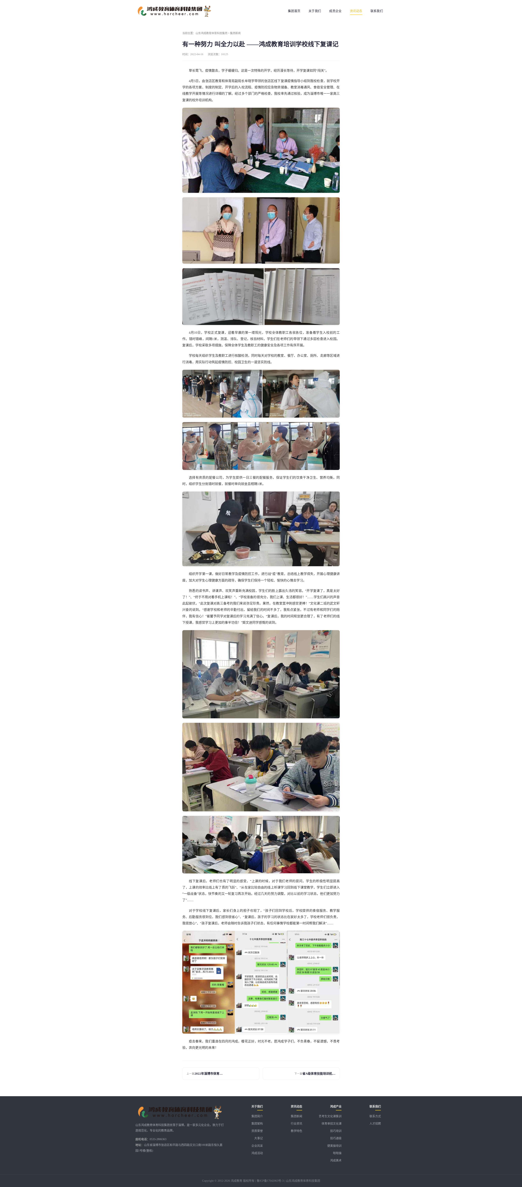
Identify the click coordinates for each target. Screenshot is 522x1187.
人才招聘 (375, 1123)
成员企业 (335, 11)
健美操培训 (334, 1145)
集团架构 (257, 1123)
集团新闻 (235, 33)
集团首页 (294, 11)
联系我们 (376, 11)
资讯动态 (356, 11)
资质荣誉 (257, 1130)
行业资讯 (296, 1123)
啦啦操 (337, 1153)
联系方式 (375, 1116)
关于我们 (315, 11)
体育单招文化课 (332, 1123)
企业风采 (257, 1145)
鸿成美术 (336, 1160)
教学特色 (296, 1130)
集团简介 (257, 1116)
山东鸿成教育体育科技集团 (211, 33)
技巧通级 (336, 1138)
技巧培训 (336, 1130)
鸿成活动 (257, 1153)
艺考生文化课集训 (330, 1116)
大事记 (258, 1138)
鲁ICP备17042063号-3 (270, 1180)
